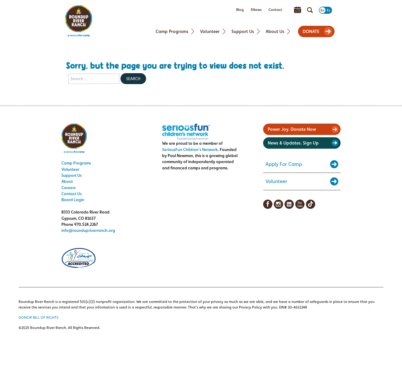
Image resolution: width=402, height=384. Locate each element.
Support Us (71, 175)
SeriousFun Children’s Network (190, 149)
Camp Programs (76, 163)
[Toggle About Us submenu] (288, 31)
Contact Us (71, 193)
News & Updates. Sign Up (293, 142)
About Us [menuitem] (275, 31)
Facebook (267, 204)
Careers (68, 187)
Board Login (72, 199)
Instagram (278, 204)
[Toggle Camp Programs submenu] (192, 31)
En (322, 10)
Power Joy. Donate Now (292, 129)
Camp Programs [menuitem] (172, 31)
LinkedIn (289, 204)
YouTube (300, 204)
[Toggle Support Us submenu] (258, 31)
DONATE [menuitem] (311, 31)
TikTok (310, 204)
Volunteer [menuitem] (210, 31)
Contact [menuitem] (275, 9)
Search (133, 78)
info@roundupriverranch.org (88, 230)
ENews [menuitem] (256, 9)
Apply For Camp (283, 164)
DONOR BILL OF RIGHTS (38, 317)
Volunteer (70, 169)
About (67, 181)
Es (328, 10)
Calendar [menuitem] (297, 10)
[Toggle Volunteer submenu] (224, 31)
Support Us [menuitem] (242, 31)
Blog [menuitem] (240, 9)
